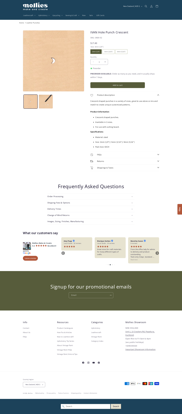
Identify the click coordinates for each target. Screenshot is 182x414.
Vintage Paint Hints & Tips (67, 354)
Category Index (97, 341)
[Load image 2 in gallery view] (46, 102)
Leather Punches (33, 23)
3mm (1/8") (96, 51)
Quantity (93, 57)
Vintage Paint (96, 337)
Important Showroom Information (140, 349)
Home (21, 23)
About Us (26, 332)
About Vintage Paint (65, 345)
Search (116, 406)
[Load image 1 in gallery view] (31, 102)
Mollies (30, 393)
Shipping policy (76, 393)
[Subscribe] (110, 295)
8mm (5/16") (121, 51)
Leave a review (30, 258)
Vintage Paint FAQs (64, 350)
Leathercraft (96, 332)
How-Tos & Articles (64, 332)
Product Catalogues (65, 328)
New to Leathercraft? (65, 337)
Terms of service (63, 393)
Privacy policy (51, 393)
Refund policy (39, 393)
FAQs (25, 337)
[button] (29, 15)
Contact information (90, 393)
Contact (26, 328)
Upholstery (95, 328)
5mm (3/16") (108, 51)
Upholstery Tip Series (65, 341)
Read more (134, 260)
